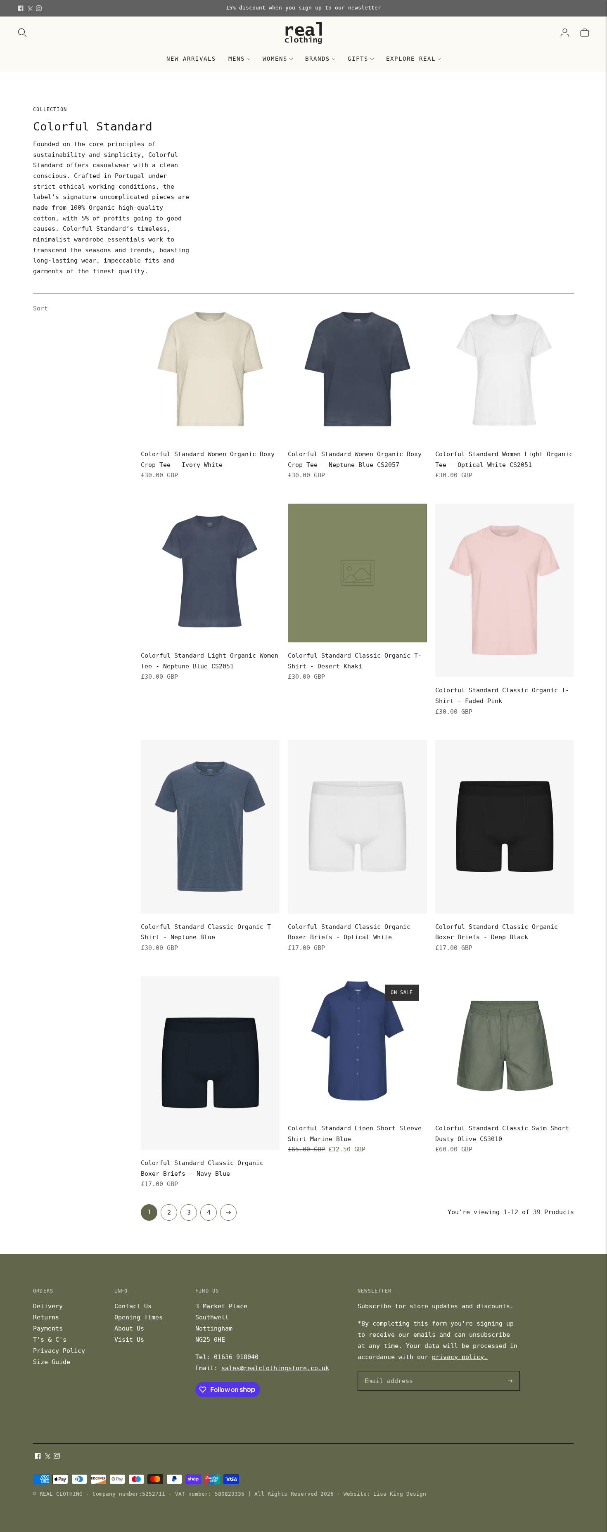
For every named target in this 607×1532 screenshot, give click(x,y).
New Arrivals (191, 58)
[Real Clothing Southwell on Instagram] (39, 8)
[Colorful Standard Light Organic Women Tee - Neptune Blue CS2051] (210, 573)
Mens (236, 58)
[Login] (565, 33)
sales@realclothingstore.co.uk (275, 1368)
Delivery (48, 1306)
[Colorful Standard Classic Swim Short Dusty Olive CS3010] (504, 1045)
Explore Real (411, 58)
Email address (387, 1372)
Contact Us (133, 1306)
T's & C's (49, 1339)
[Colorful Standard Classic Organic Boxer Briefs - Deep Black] (504, 826)
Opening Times (138, 1317)
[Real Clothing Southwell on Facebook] (21, 8)
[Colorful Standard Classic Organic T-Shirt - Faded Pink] (504, 590)
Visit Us (129, 1339)
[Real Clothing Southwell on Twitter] (30, 8)
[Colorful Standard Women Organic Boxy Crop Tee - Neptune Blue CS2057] (357, 371)
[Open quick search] (22, 33)
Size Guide (51, 1362)
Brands (317, 58)
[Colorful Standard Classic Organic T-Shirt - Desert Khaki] (357, 573)
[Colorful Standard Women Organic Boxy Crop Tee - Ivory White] (210, 371)
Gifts (358, 58)
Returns (46, 1317)
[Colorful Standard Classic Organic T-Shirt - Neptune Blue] (210, 826)
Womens (275, 58)
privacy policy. (460, 1357)
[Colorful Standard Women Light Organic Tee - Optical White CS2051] (504, 371)
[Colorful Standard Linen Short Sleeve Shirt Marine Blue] (357, 1045)
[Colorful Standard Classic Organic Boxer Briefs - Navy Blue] (210, 1063)
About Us (129, 1328)
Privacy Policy (59, 1350)
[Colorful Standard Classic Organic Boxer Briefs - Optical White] (357, 826)
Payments (48, 1328)
